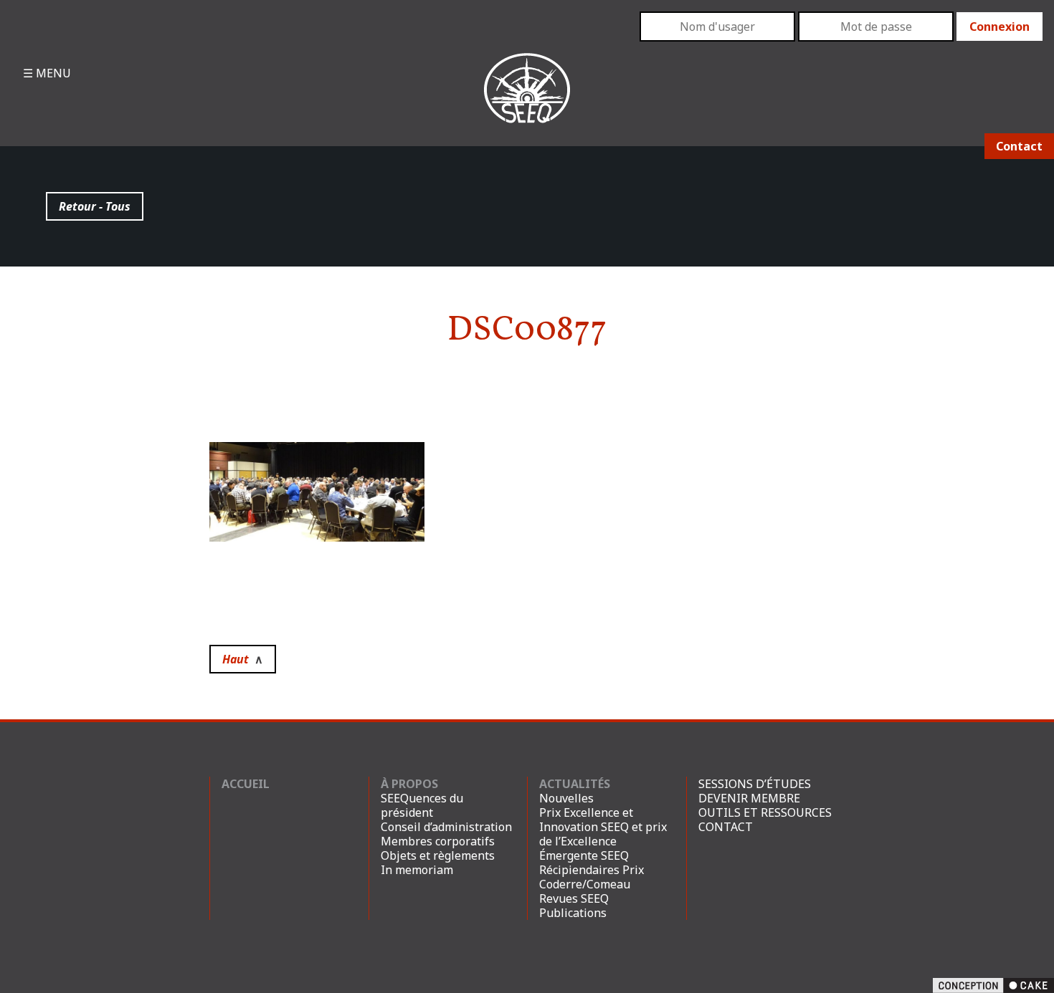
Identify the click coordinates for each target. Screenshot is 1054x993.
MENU (52, 73)
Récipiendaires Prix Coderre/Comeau (591, 877)
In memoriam (417, 870)
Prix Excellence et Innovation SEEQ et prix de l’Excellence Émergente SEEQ (603, 834)
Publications (573, 913)
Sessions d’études (754, 784)
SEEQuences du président (422, 805)
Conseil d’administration (446, 827)
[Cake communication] (993, 984)
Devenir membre (749, 798)
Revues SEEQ (574, 898)
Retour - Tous (94, 206)
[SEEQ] (527, 99)
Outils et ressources (765, 812)
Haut (242, 659)
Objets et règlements (438, 855)
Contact (1019, 146)
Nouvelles (566, 798)
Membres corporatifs (438, 841)
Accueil (246, 784)
